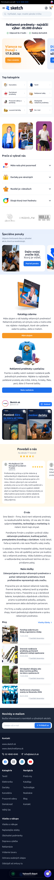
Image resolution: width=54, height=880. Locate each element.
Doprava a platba (10, 841)
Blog (25, 798)
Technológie (28, 787)
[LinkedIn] (22, 762)
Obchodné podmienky (12, 835)
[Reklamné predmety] (3, 8)
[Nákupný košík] (50, 8)
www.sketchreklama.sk (12, 748)
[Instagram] (13, 762)
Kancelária (7, 793)
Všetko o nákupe (10, 824)
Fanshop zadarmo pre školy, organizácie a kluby (30, 631)
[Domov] (14, 8)
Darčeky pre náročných (21, 177)
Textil (4, 776)
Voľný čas (6, 809)
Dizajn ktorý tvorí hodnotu (23, 200)
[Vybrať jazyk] (52, 2)
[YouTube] (30, 762)
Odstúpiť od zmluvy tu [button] (12, 863)
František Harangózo (36, 638)
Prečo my (27, 776)
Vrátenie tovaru (9, 852)
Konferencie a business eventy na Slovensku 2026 (31, 691)
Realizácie (27, 793)
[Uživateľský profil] (46, 8)
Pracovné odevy (9, 798)
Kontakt (27, 804)
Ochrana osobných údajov (14, 858)
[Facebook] (5, 762)
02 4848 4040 (11, 754)
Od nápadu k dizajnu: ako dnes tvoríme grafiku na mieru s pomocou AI (30, 671)
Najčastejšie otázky (11, 830)
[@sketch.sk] (5, 403)
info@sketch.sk (31, 754)
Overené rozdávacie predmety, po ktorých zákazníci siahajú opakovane (32, 651)
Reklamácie (7, 846)
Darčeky (6, 787)
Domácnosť (7, 804)
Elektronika (7, 782)
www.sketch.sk (9, 744)
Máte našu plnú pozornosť (23, 165)
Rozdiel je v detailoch (20, 189)
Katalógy (27, 782)
